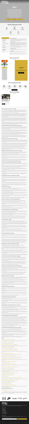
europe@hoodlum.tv (4, 410)
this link (22, 49)
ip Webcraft (26, 422)
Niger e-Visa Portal (5, 389)
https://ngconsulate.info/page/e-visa (12, 169)
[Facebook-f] (2, 420)
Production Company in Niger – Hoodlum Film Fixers (6, 100)
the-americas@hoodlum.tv (4, 412)
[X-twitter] (4, 420)
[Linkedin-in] (5, 420)
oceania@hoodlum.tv (4, 411)
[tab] (5, 38)
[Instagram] (3, 420)
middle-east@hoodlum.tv (4, 413)
